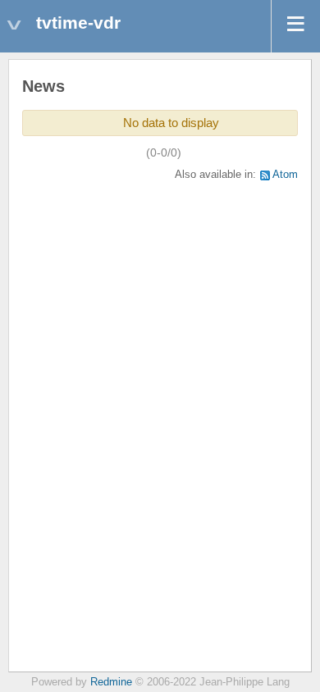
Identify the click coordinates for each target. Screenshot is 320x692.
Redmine (111, 682)
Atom (285, 174)
